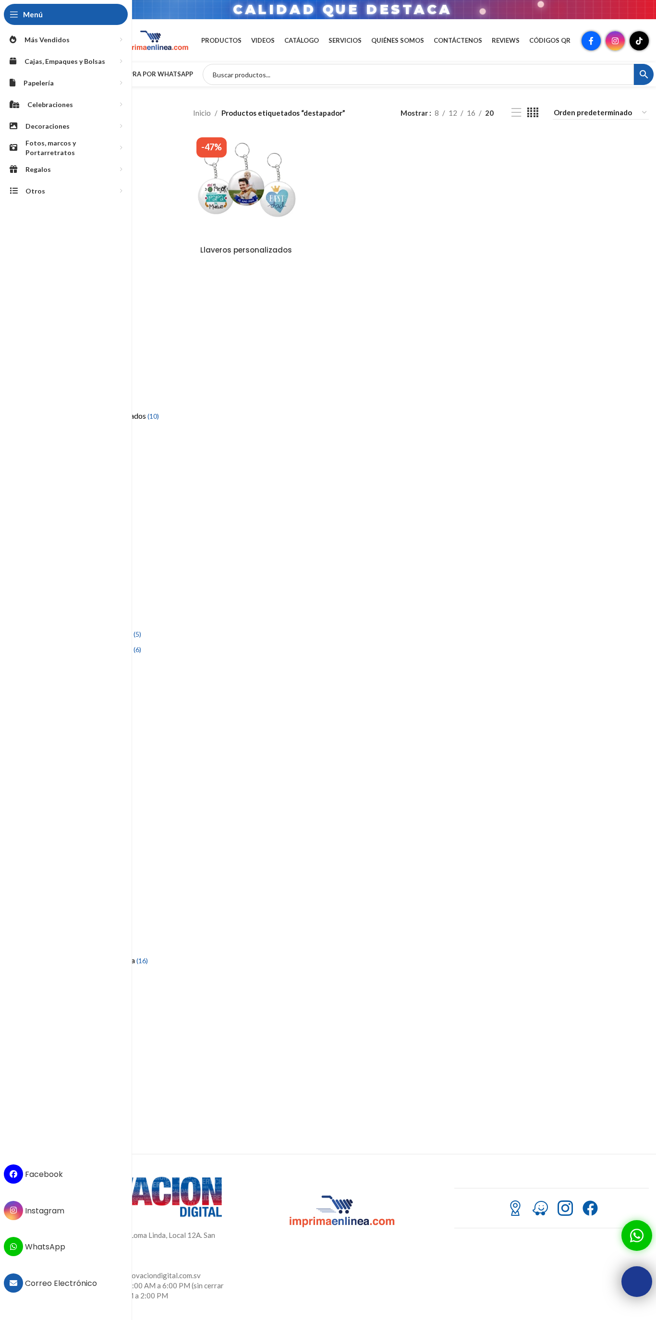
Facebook (43, 1174)
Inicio (202, 113)
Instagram (43, 1210)
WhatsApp (44, 1246)
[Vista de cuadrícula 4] (532, 112)
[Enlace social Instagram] (615, 40)
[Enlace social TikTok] (639, 40)
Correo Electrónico (60, 1283)
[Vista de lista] (516, 112)
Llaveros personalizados (246, 250)
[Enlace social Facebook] (591, 40)
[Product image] (246, 187)
